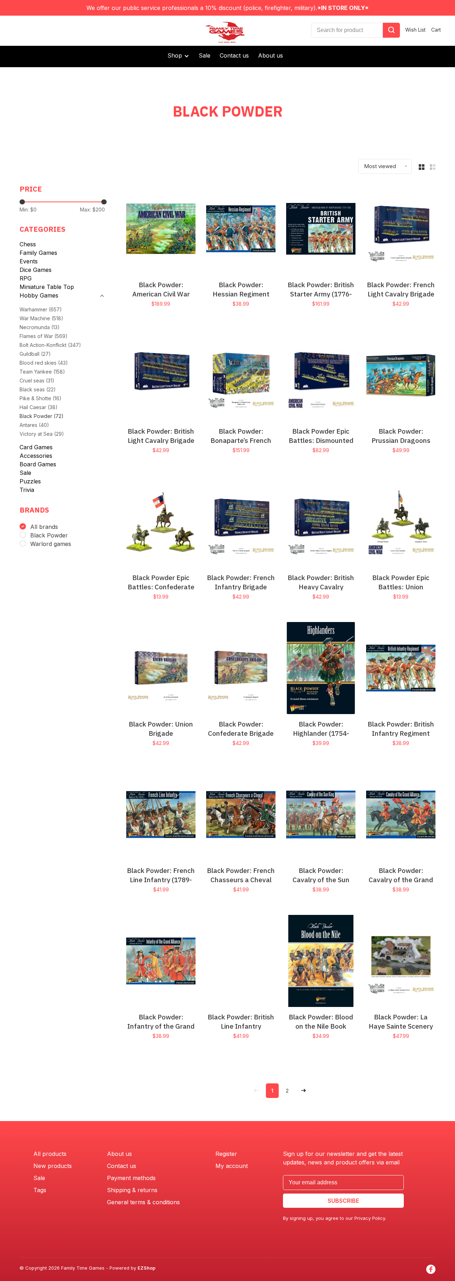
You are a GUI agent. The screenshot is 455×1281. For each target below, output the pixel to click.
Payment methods (131, 1177)
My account (231, 1165)
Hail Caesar (39, 407)
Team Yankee (42, 372)
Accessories (36, 455)
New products (52, 1165)
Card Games (36, 447)
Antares (34, 425)
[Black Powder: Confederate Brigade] (240, 669)
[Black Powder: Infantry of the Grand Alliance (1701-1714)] (161, 962)
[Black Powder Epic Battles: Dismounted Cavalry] (320, 376)
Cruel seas (37, 380)
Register (226, 1153)
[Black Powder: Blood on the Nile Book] (320, 962)
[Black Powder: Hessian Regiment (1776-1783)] (240, 230)
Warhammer (41, 309)
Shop (175, 55)
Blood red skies (44, 363)
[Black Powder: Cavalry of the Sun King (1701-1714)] (320, 815)
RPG (26, 278)
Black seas (38, 389)
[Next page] (303, 1090)
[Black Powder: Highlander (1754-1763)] (320, 669)
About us (270, 55)
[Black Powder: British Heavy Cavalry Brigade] (320, 523)
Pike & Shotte (40, 398)
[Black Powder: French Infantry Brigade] (240, 523)
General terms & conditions (143, 1202)
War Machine (41, 318)
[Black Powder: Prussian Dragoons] (400, 376)
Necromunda (40, 327)
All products (49, 1153)
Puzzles (30, 481)
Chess (28, 244)
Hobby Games (39, 295)
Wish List (415, 30)
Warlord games (50, 543)
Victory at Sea (42, 434)
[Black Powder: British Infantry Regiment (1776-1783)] (400, 669)
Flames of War (44, 336)
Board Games (38, 464)
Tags (39, 1190)
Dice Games (36, 269)
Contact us (234, 55)
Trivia (27, 489)
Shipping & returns (132, 1190)
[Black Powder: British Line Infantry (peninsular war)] (240, 962)
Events (29, 261)
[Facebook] (430, 1269)
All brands (44, 526)
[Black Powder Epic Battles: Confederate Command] (161, 523)
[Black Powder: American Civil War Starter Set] (161, 230)
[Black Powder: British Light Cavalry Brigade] (161, 376)
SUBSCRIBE (343, 1200)
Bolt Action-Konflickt (50, 345)
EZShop (146, 1268)
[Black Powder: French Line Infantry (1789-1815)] (161, 815)
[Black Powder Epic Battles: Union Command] (400, 523)
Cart (436, 30)
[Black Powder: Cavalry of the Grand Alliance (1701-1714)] (400, 815)
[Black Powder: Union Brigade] (161, 669)
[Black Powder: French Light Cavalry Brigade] (400, 230)
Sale (204, 55)
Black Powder (42, 416)
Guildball (35, 354)
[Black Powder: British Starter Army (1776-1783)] (320, 230)
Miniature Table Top (47, 286)
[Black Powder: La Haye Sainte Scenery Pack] (400, 962)
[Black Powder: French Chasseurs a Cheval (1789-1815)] (240, 815)
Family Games (38, 252)
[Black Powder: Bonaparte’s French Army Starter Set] (240, 376)
